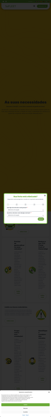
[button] (49, 392)
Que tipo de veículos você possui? (17, 207)
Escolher (25, 412)
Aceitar (25, 404)
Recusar (25, 408)
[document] (25, 208)
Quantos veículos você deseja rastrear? (19, 213)
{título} (23, 415)
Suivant (41, 219)
